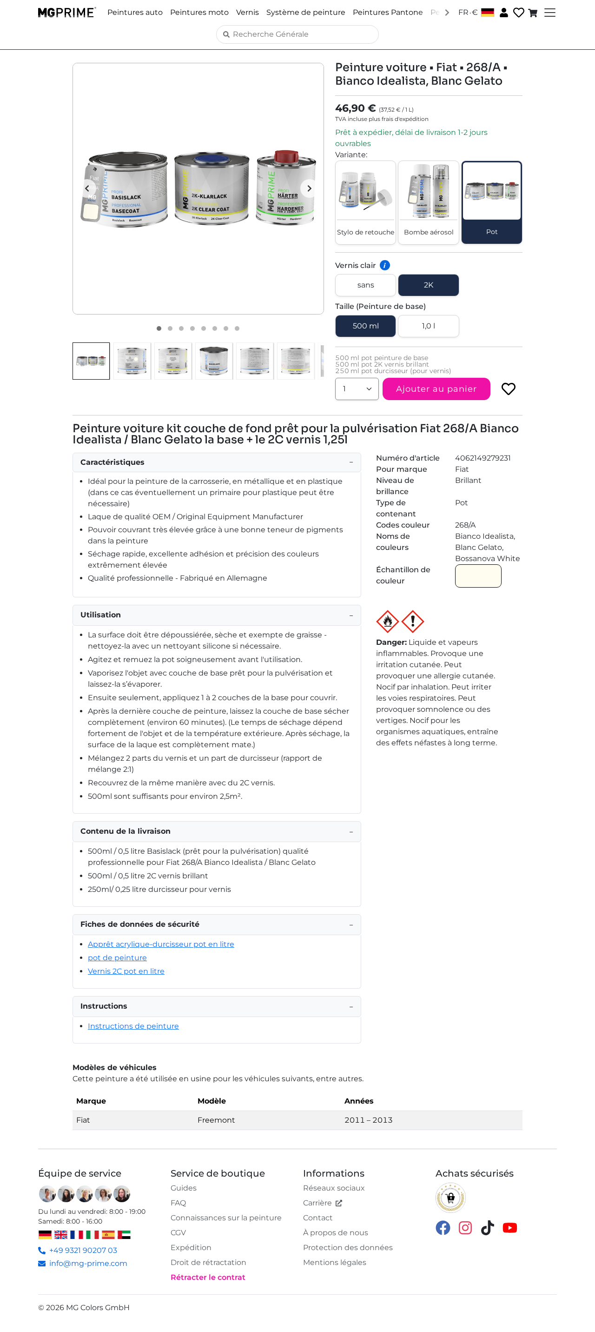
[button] (198, 188)
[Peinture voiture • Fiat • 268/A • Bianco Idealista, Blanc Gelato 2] (170, 328)
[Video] (237, 328)
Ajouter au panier (436, 389)
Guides (184, 1188)
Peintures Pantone (388, 12)
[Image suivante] (309, 188)
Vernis (247, 12)
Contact (318, 1217)
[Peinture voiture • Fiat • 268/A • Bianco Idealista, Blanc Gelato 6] (214, 328)
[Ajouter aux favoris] (509, 389)
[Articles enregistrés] (517, 13)
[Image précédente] (87, 188)
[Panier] (533, 12)
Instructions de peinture (133, 1026)
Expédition (191, 1247)
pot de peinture (117, 957)
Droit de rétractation (208, 1262)
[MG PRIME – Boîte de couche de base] (213, 361)
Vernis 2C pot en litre (126, 971)
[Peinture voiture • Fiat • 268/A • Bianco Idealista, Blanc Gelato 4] (192, 328)
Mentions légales (334, 1262)
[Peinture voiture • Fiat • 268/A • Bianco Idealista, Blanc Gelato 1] (159, 328)
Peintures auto (135, 12)
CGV (178, 1232)
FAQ (178, 1202)
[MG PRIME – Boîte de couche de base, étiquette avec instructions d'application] (254, 361)
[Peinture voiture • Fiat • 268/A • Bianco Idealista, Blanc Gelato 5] (203, 328)
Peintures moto (199, 12)
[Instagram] (465, 1227)
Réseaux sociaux (334, 1188)
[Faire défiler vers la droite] (447, 12)
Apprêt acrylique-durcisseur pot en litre (161, 944)
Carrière (317, 1202)
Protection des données (348, 1247)
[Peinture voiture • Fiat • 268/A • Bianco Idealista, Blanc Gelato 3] (181, 328)
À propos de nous (335, 1232)
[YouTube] (509, 1227)
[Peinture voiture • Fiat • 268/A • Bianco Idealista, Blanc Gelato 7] (225, 328)
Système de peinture (305, 12)
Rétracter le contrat (208, 1277)
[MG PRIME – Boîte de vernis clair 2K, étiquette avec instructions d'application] (295, 361)
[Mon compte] (503, 12)
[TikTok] (487, 1227)
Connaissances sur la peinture (226, 1217)
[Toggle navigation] (549, 12)
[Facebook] (443, 1227)
